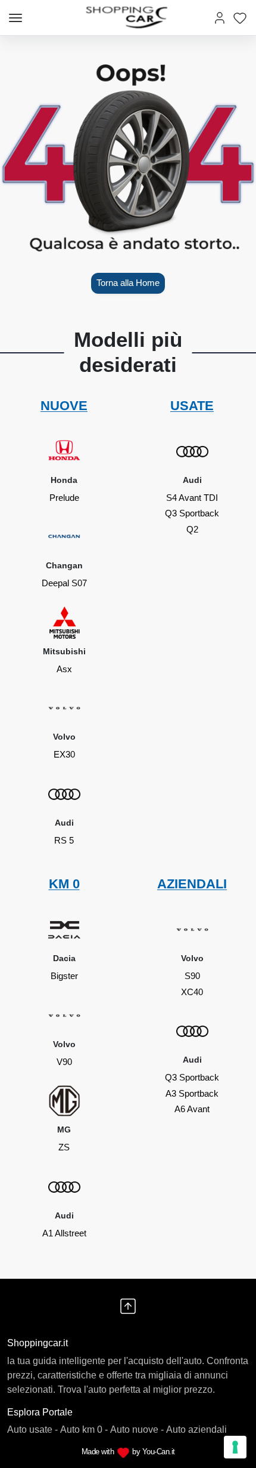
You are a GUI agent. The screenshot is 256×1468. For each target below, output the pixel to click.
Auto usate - (32, 1429)
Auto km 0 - (84, 1429)
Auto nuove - (137, 1429)
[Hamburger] (15, 18)
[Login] (220, 17)
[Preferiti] (240, 17)
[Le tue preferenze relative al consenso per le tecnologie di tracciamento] (235, 1447)
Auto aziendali (196, 1429)
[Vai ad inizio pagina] (128, 1306)
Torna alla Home (128, 283)
